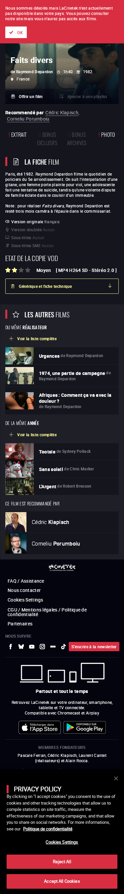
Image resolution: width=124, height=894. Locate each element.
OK (20, 32)
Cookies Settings (62, 842)
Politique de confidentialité (47, 829)
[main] (62, 831)
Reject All (62, 862)
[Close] (116, 778)
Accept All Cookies (62, 881)
